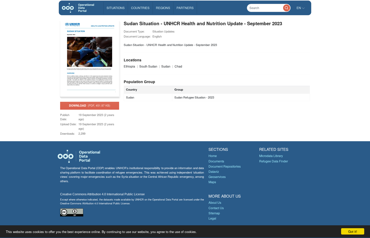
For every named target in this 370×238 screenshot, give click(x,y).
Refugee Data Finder (273, 161)
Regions (163, 8)
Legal (212, 218)
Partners (185, 8)
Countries (140, 8)
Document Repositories (225, 166)
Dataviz (214, 171)
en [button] (299, 8)
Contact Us (216, 208)
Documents (216, 161)
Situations (116, 8)
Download (89, 105)
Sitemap (214, 213)
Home (213, 156)
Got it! (352, 231)
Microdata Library (271, 156)
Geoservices (217, 177)
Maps (212, 182)
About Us (215, 202)
